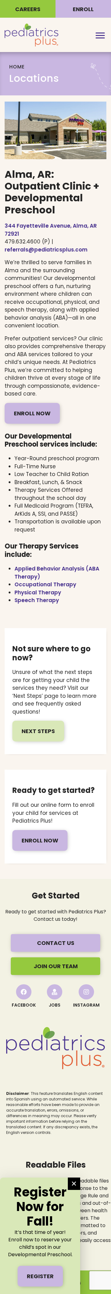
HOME (17, 66)
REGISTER (40, 1276)
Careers (27, 9)
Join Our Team (56, 966)
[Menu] (100, 35)
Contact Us (55, 943)
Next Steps (38, 731)
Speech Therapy (36, 600)
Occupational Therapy (45, 584)
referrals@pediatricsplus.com (46, 249)
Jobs (54, 1005)
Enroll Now (32, 413)
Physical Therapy (37, 592)
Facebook (24, 1005)
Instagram (86, 1005)
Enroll (83, 9)
